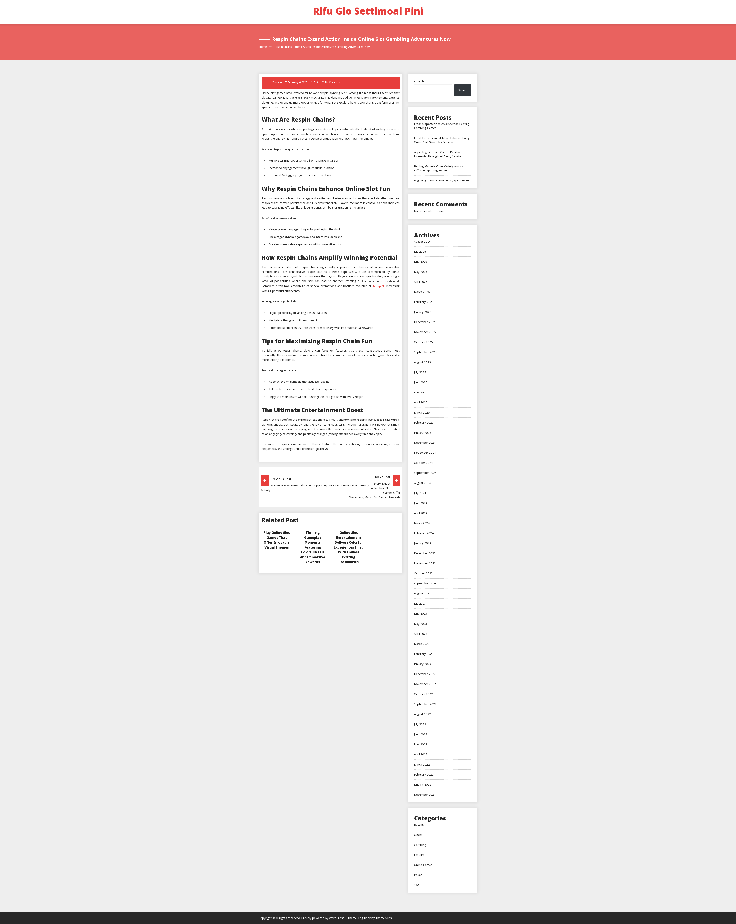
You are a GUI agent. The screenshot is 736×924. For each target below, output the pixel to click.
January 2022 (422, 784)
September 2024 (425, 473)
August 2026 (422, 241)
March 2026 (422, 292)
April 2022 (420, 754)
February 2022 (424, 774)
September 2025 (425, 352)
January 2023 (422, 664)
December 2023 (425, 553)
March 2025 (422, 412)
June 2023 (420, 613)
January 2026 (422, 312)
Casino (418, 835)
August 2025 (422, 362)
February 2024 (424, 533)
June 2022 (420, 734)
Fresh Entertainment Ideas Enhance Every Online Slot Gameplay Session (442, 140)
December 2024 (425, 442)
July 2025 (420, 372)
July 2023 (420, 603)
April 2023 (420, 634)
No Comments (333, 82)
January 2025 (422, 432)
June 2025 (420, 382)
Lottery (419, 854)
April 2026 (420, 282)
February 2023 (424, 654)
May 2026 (420, 272)
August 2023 (422, 593)
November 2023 (425, 563)
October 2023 (423, 573)
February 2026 (424, 302)
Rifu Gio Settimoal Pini (368, 10)
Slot (316, 82)
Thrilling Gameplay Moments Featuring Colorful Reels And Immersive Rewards (312, 547)
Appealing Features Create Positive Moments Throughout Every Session (438, 154)
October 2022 (423, 694)
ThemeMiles (383, 918)
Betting (419, 824)
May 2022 (420, 744)
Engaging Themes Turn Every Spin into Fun (442, 180)
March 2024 (422, 523)
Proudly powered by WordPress (323, 918)
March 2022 (422, 764)
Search (419, 81)
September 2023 (425, 583)
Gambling (420, 845)
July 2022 (420, 724)
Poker (418, 875)
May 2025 (420, 392)
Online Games (423, 865)
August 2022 (422, 714)
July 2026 (420, 251)
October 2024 (423, 463)
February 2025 (424, 422)
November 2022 (425, 684)
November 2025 (425, 332)
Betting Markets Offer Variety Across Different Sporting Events (438, 168)
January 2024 (422, 543)
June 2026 (420, 261)
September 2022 (425, 704)
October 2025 (423, 342)
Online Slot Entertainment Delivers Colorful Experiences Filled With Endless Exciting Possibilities (349, 547)
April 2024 (420, 513)
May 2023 (420, 624)
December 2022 (425, 674)
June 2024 (420, 503)
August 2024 (422, 483)
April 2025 (420, 402)
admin (278, 82)
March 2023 (422, 643)
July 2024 (420, 493)
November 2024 (425, 452)
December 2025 (425, 322)
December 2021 (425, 794)
